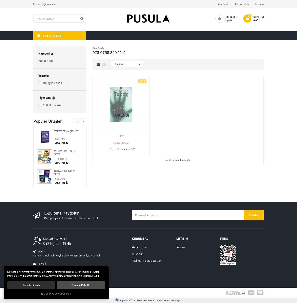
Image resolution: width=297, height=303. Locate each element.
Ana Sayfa (223, 4)
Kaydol (254, 215)
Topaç (120, 135)
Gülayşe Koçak (53, 83)
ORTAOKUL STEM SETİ (64, 172)
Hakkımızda (242, 4)
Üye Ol (228, 20)
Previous (83, 121)
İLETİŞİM (182, 239)
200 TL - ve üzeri (52, 105)
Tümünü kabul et (81, 285)
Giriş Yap (231, 17)
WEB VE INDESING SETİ (65, 152)
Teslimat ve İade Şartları (147, 261)
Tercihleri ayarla (31, 285)
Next (76, 121)
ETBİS (224, 239)
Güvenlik (137, 254)
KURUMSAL (140, 239)
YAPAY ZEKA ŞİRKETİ (66, 131)
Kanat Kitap (46, 61)
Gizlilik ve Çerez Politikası (57, 293)
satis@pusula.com (48, 4)
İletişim (259, 4)
